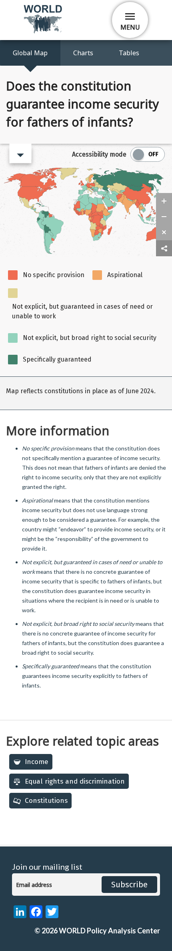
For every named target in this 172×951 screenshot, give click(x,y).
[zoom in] (164, 201)
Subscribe (129, 884)
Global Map (30, 52)
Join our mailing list (47, 866)
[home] (44, 32)
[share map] (164, 248)
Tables (129, 52)
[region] (86, 393)
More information (57, 430)
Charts (83, 52)
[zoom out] (164, 217)
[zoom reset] (164, 232)
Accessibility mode (99, 154)
